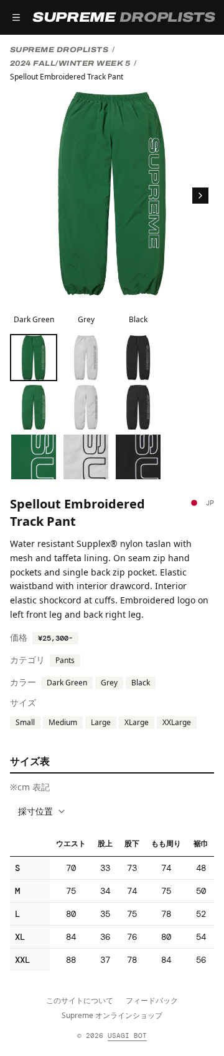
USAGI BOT (127, 1035)
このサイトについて (79, 1000)
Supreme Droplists (59, 49)
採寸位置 (35, 811)
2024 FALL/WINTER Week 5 (70, 63)
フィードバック (152, 1000)
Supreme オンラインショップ (112, 1015)
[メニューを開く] (16, 17)
